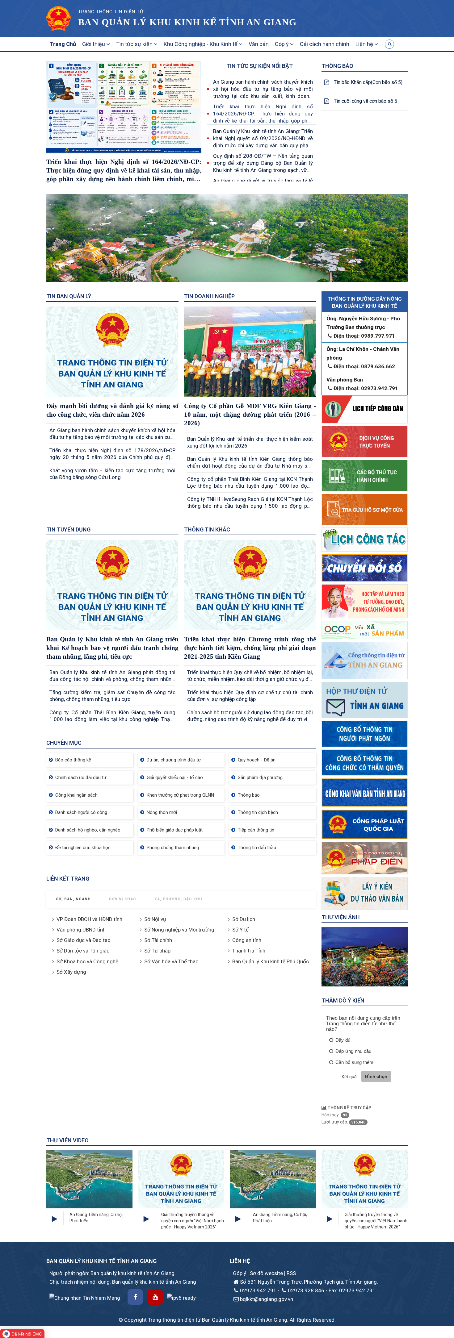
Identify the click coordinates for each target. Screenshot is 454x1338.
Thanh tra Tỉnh (248, 951)
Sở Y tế (240, 930)
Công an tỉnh (246, 940)
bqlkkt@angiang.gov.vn (266, 1299)
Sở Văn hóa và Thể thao (171, 961)
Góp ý (282, 44)
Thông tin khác (207, 529)
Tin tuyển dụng (68, 529)
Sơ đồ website (267, 1273)
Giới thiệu (94, 44)
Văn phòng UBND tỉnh (81, 930)
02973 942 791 (258, 1290)
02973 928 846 (306, 1290)
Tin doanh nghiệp (209, 296)
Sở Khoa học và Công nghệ (87, 961)
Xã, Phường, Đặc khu (178, 899)
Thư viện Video (67, 1140)
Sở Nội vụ (155, 919)
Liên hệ (364, 44)
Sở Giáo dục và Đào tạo (84, 940)
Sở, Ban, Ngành (73, 899)
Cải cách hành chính (324, 44)
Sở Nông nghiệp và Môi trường (179, 930)
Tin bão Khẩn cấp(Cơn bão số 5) (368, 82)
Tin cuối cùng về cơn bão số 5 (365, 101)
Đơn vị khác (122, 899)
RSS (291, 1273)
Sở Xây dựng (71, 972)
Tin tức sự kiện (135, 44)
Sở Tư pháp (157, 951)
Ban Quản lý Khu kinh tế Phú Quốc (270, 961)
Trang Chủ (62, 44)
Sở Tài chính (158, 940)
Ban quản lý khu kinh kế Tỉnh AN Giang (187, 22)
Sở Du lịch (243, 919)
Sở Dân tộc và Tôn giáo (83, 951)
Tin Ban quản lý (68, 296)
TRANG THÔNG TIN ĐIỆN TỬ (110, 12)
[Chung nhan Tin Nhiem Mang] (84, 1297)
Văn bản (259, 44)
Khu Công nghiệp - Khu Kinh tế (201, 44)
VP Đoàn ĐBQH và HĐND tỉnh (89, 919)
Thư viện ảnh (341, 917)
